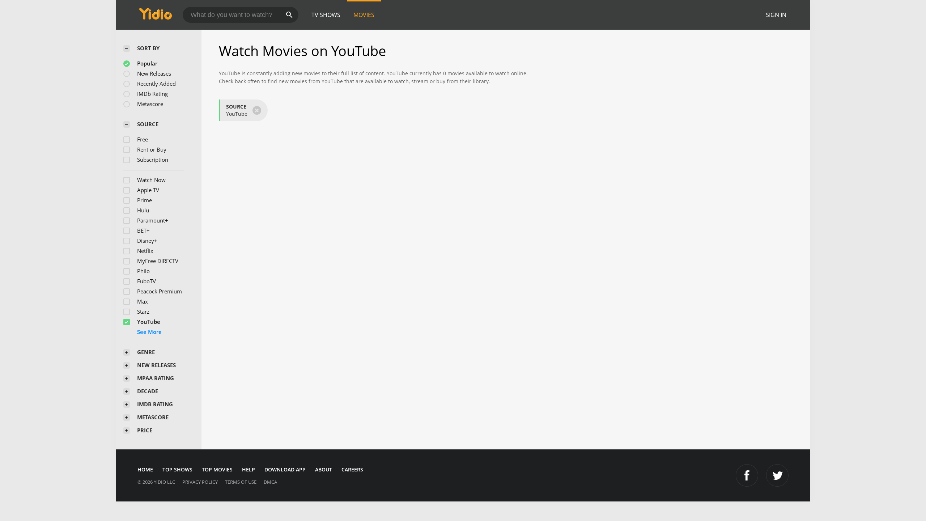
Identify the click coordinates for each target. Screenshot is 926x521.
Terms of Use (240, 482)
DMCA (270, 482)
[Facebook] (747, 475)
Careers (352, 469)
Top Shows (177, 469)
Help (248, 469)
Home (145, 469)
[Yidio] (155, 16)
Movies (363, 15)
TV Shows (325, 15)
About (323, 469)
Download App (285, 469)
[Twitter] (777, 475)
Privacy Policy (200, 482)
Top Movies (217, 469)
